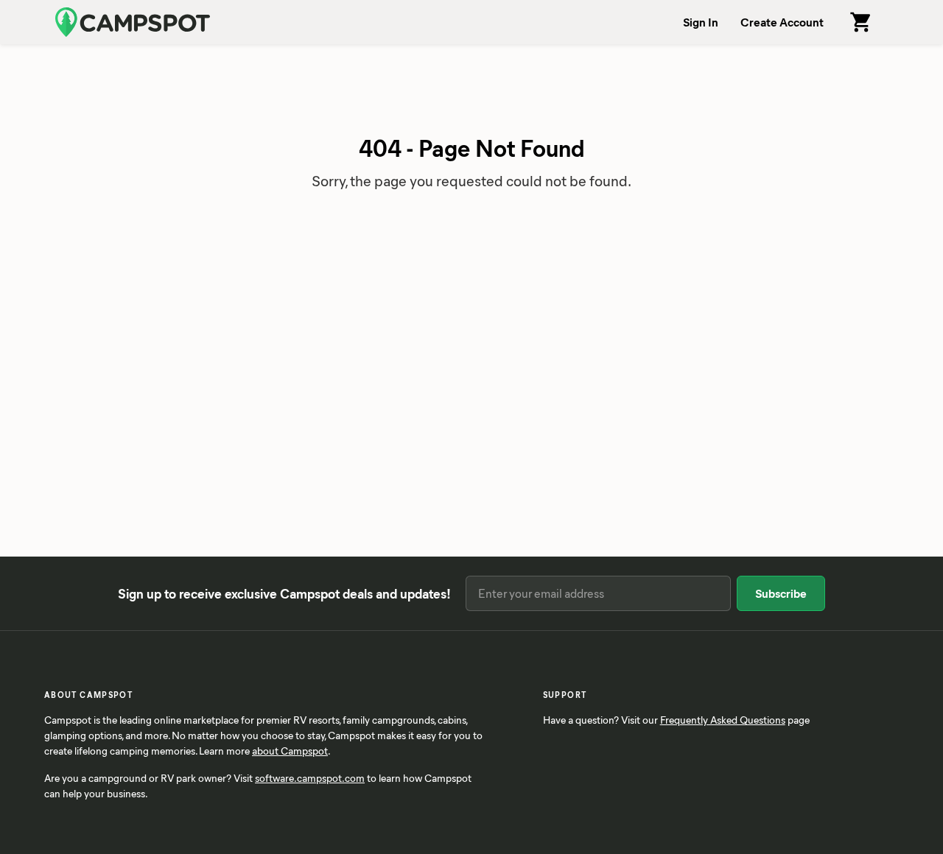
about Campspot (290, 751)
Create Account (782, 21)
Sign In (700, 21)
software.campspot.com (310, 778)
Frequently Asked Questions (722, 720)
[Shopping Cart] (861, 22)
